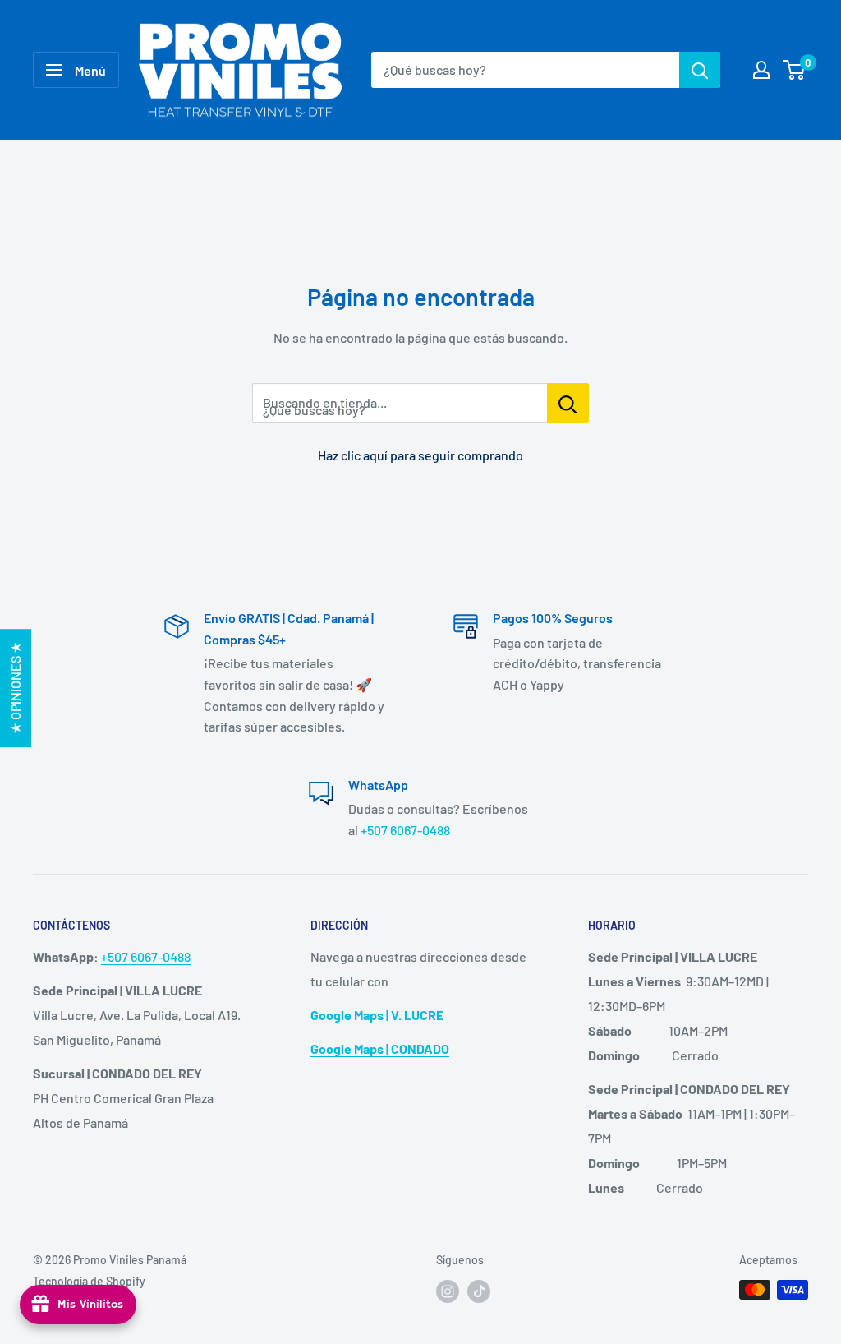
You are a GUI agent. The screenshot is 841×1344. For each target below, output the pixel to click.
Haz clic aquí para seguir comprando (420, 455)
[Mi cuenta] (761, 70)
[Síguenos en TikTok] (478, 1291)
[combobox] (525, 70)
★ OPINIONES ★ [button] (15, 688)
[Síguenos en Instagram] (447, 1291)
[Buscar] (699, 70)
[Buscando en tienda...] (568, 403)
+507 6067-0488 (405, 830)
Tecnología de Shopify (89, 1281)
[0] (794, 70)
